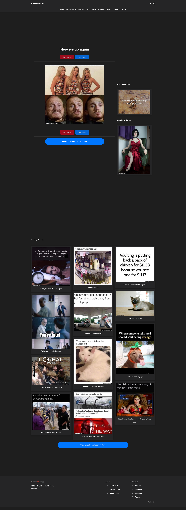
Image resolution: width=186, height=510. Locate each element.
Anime (109, 9)
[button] (151, 3)
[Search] (154, 3)
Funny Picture (71, 9)
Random (123, 9)
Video (62, 9)
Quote (94, 9)
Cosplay (81, 9)
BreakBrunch (41, 486)
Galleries (101, 9)
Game (116, 9)
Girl (88, 9)
